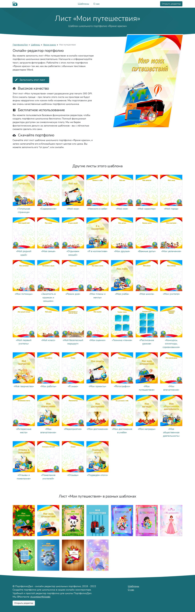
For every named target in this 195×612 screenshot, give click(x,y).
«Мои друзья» (122, 251)
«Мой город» (171, 208)
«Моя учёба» (122, 294)
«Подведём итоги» (97, 475)
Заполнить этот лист (30, 80)
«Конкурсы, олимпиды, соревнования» (171, 344)
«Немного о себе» (97, 208)
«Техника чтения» (122, 340)
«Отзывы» (73, 475)
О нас (96, 3)
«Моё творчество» (24, 386)
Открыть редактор (171, 3)
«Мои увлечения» (171, 251)
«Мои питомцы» (24, 294)
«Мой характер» (147, 208)
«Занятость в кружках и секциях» (48, 297)
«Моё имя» (122, 208)
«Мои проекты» (97, 386)
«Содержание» (48, 208)
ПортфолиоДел (20, 44)
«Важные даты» (147, 251)
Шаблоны (83, 3)
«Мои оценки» (97, 340)
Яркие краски (49, 44)
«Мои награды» (146, 429)
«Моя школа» (146, 294)
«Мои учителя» (171, 294)
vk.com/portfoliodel (40, 596)
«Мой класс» (48, 340)
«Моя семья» (48, 251)
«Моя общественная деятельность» (171, 432)
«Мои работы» (48, 386)
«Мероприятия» (73, 429)
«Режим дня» (73, 294)
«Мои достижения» (97, 429)
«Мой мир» (73, 208)
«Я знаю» (73, 386)
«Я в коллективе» (97, 251)
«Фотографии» (122, 386)
